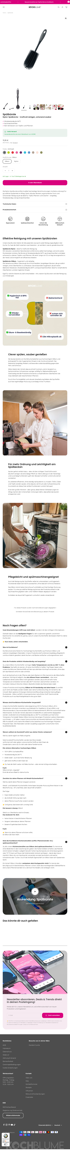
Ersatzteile (29, 1097)
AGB (4, 1045)
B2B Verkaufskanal (9, 1107)
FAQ (27, 1081)
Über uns (29, 1078)
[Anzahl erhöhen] (12, 171)
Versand (15, 142)
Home (4, 12)
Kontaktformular (31, 1084)
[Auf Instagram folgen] (6, 1125)
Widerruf (6, 1055)
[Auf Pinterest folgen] (9, 1125)
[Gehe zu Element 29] (48, 107)
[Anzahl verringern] (5, 171)
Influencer (29, 1091)
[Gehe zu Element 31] (61, 107)
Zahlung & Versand (9, 1058)
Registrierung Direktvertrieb (12, 1110)
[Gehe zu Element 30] (54, 107)
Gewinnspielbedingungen (12, 1064)
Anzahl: (5, 167)
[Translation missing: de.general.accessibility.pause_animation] (69, 2)
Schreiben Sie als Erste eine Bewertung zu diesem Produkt (35, 611)
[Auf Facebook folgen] (4, 1125)
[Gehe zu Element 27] (36, 107)
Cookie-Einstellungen (10, 1068)
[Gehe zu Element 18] (24, 107)
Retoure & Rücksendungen (35, 1094)
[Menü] (9, 1134)
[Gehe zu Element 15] (5, 106)
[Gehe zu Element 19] (30, 107)
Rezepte (29, 1087)
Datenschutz (7, 1051)
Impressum (6, 1048)
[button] (35, 611)
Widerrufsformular (13, 1115)
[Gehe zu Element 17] (17, 99)
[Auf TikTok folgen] (14, 1125)
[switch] (5, 1144)
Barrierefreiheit (8, 1061)
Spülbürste (10, 12)
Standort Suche (34, 1045)
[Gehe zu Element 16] (11, 109)
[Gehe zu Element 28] (42, 107)
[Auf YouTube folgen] (12, 1125)
